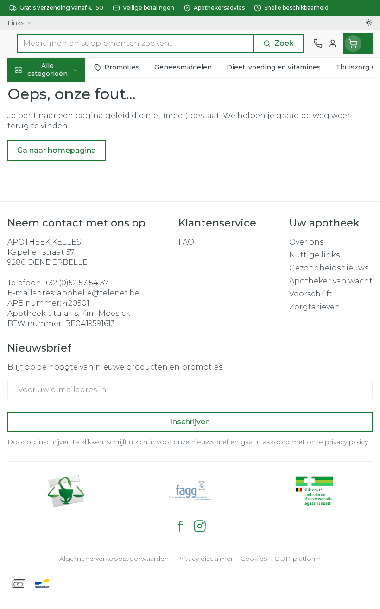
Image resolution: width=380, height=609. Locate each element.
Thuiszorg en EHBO (59, 250)
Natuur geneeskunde (59, 229)
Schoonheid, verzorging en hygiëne (59, 118)
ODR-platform (297, 558)
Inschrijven (190, 421)
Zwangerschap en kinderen (59, 183)
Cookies (254, 558)
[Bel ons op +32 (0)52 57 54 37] (318, 43)
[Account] (332, 43)
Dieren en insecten (59, 271)
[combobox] (135, 43)
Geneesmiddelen (59, 293)
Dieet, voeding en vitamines (59, 153)
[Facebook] (180, 526)
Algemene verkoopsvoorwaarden (114, 558)
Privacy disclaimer (204, 558)
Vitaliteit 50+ (59, 208)
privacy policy (346, 442)
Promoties (27, 89)
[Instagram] (200, 526)
